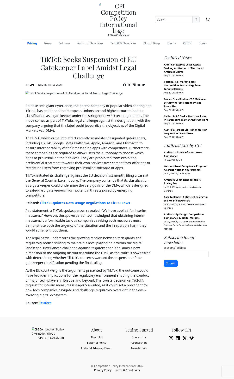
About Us (97, 337)
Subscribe (57, 338)
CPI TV (187, 43)
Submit (170, 263)
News (47, 43)
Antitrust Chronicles (90, 43)
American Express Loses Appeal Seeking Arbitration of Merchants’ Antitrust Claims (184, 68)
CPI (31, 85)
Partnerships (139, 343)
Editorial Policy (96, 343)
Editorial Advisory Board (96, 348)
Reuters (45, 302)
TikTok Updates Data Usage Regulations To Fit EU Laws (85, 202)
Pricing (32, 43)
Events (171, 43)
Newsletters (139, 348)
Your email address (175, 247)
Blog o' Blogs (151, 43)
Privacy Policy (103, 370)
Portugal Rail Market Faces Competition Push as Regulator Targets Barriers (182, 85)
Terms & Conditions (127, 370)
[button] (208, 19)
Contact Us (139, 337)
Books (203, 43)
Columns (64, 43)
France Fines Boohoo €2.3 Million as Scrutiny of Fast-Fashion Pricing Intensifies (185, 102)
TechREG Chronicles (123, 43)
